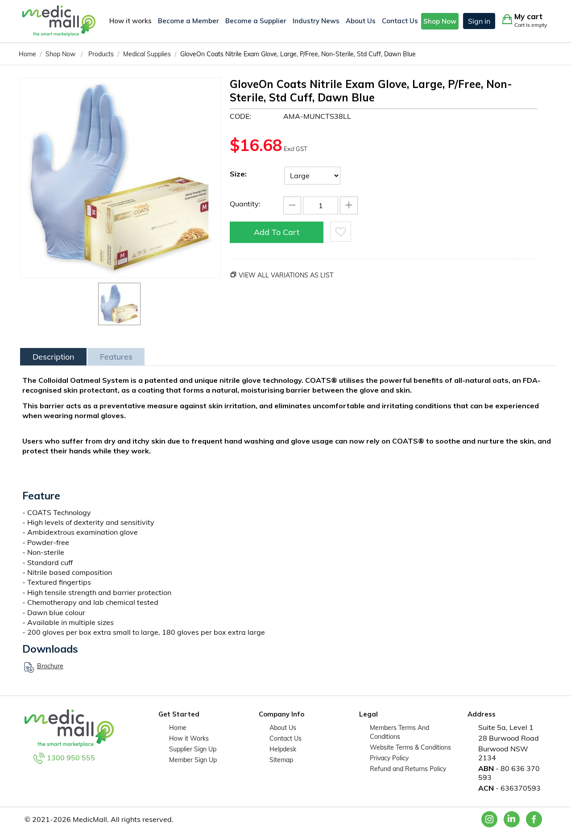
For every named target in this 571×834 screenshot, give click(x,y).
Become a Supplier (255, 21)
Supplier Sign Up (192, 749)
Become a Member (188, 21)
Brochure (50, 666)
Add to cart (276, 232)
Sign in (479, 21)
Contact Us (400, 21)
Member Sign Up (193, 760)
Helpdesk (282, 749)
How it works (130, 21)
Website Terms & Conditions (410, 747)
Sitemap (281, 760)
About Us (361, 21)
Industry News (316, 21)
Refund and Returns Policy (408, 769)
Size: (238, 173)
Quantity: (245, 203)
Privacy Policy (389, 758)
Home (177, 728)
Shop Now (439, 21)
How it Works (189, 738)
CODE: (240, 116)
